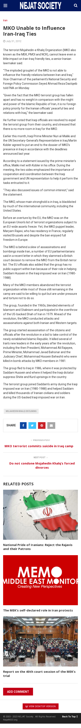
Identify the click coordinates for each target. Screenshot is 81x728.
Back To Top (69, 716)
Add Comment (18, 691)
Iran (5, 20)
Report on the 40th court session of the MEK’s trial (39, 673)
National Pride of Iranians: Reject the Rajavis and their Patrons (37, 547)
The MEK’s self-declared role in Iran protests (38, 610)
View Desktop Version (42, 706)
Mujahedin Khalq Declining (21, 411)
